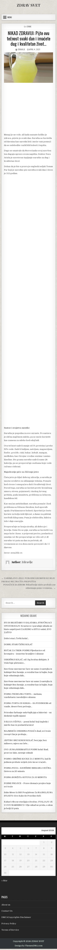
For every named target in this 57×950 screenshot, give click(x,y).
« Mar (4, 880)
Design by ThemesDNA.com (28, 946)
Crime (29, 26)
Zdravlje (21, 49)
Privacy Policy (8, 923)
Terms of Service (10, 930)
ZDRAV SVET (28, 5)
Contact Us (7, 911)
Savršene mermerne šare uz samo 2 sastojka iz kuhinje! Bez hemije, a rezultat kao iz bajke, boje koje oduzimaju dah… (28, 672)
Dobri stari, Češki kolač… (16, 638)
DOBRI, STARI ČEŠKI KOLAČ (18, 644)
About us (5, 905)
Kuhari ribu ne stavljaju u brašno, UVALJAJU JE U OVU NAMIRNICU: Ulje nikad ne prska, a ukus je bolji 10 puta (28, 805)
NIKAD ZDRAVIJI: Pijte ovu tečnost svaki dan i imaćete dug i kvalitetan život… (28, 38)
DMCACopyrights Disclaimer (16, 917)
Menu (9, 17)
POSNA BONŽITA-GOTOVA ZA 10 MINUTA (25, 777)
